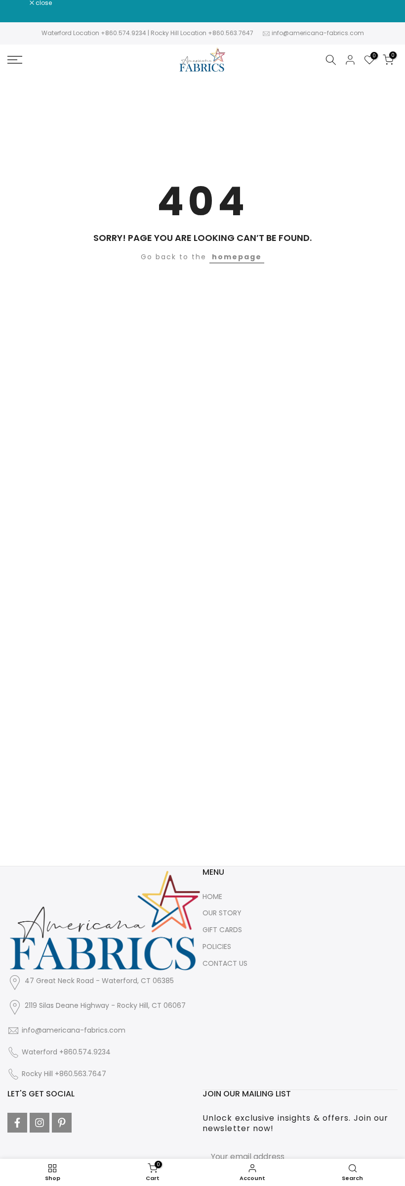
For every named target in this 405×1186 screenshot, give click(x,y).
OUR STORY (222, 913)
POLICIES (216, 946)
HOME (212, 896)
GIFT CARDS (222, 930)
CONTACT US (224, 963)
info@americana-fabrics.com (318, 33)
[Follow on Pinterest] (62, 1123)
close (21, 3)
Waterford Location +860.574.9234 (93, 33)
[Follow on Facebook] (17, 1123)
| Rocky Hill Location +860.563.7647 (200, 33)
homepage (237, 257)
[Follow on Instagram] (39, 1123)
